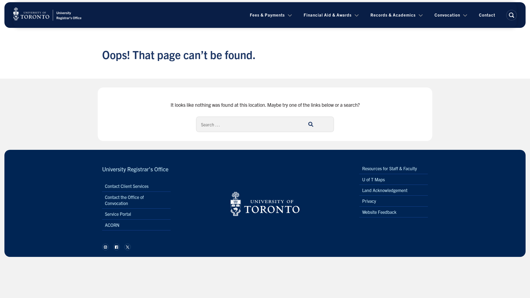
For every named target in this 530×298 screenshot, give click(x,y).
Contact (487, 14)
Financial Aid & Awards (328, 14)
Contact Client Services (127, 186)
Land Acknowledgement (384, 190)
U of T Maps (373, 179)
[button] (511, 15)
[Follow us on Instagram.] (105, 247)
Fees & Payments (267, 14)
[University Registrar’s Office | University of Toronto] (47, 15)
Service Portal (118, 214)
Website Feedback (379, 212)
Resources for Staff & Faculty (389, 168)
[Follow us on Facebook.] (116, 247)
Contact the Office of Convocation (124, 200)
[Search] (310, 124)
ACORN (112, 225)
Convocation (447, 14)
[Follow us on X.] (127, 247)
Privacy (369, 201)
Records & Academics (393, 14)
